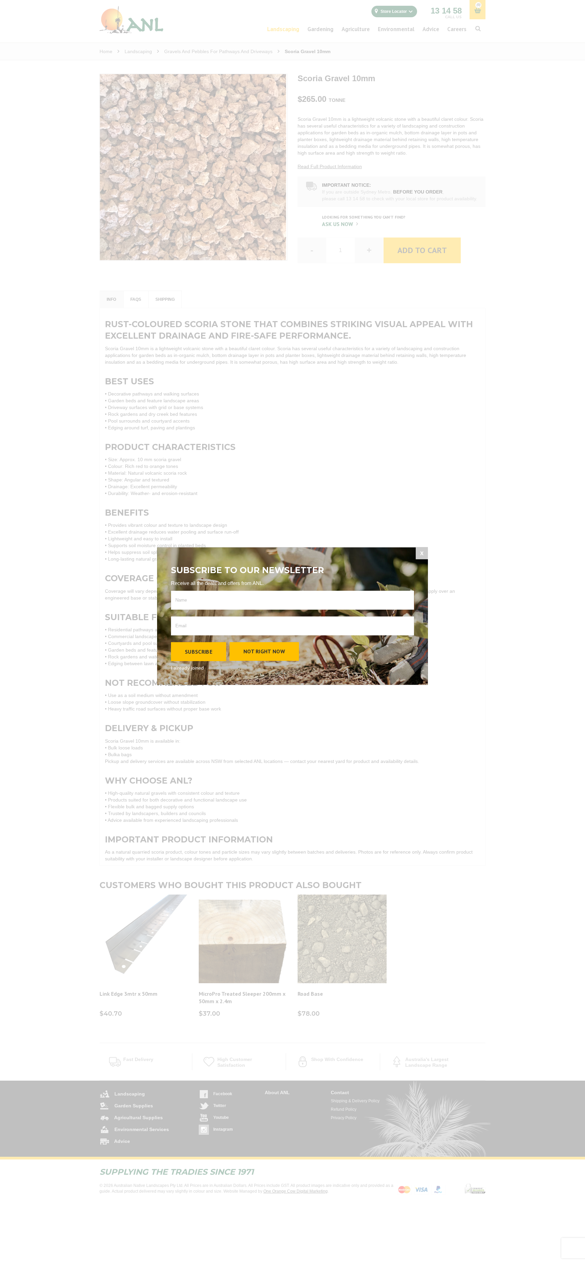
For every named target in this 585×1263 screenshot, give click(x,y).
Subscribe (198, 651)
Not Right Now (264, 651)
